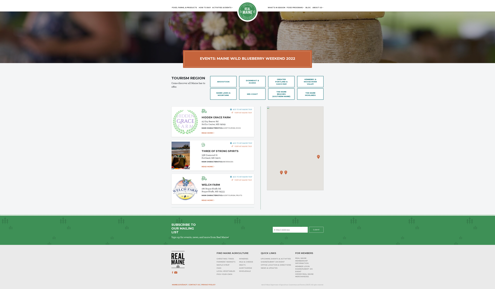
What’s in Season (276, 7)
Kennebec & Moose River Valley (310, 81)
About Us (317, 7)
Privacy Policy (208, 285)
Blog (308, 7)
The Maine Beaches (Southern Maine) (281, 94)
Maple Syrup (223, 265)
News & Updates (269, 268)
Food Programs (295, 7)
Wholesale (245, 271)
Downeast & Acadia (252, 81)
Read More (207, 133)
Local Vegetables (226, 271)
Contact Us (194, 285)
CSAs (219, 268)
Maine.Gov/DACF (179, 285)
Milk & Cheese (246, 262)
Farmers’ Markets (226, 262)
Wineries (243, 259)
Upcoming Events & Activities (276, 259)
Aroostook (223, 82)
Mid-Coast (252, 94)
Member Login (302, 266)
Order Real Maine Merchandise (304, 275)
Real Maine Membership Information (301, 260)
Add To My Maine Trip (242, 109)
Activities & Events (221, 7)
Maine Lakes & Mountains (223, 94)
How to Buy (205, 7)
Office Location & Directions (276, 265)
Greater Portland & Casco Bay (281, 81)
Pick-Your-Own (224, 274)
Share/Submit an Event (273, 262)
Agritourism (245, 268)
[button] (281, 173)
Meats (242, 265)
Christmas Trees (225, 259)
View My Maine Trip (243, 113)
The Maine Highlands (310, 94)
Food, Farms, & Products (184, 7)
